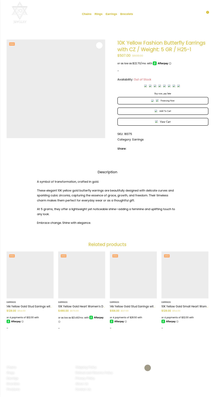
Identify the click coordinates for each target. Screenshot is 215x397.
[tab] (107, 172)
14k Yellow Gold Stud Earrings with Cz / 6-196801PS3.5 (42, 306)
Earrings (138, 139)
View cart (165, 122)
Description (107, 172)
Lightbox (99, 45)
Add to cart (165, 111)
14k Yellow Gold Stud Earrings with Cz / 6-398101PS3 (144, 306)
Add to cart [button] (16, 328)
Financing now (168, 100)
